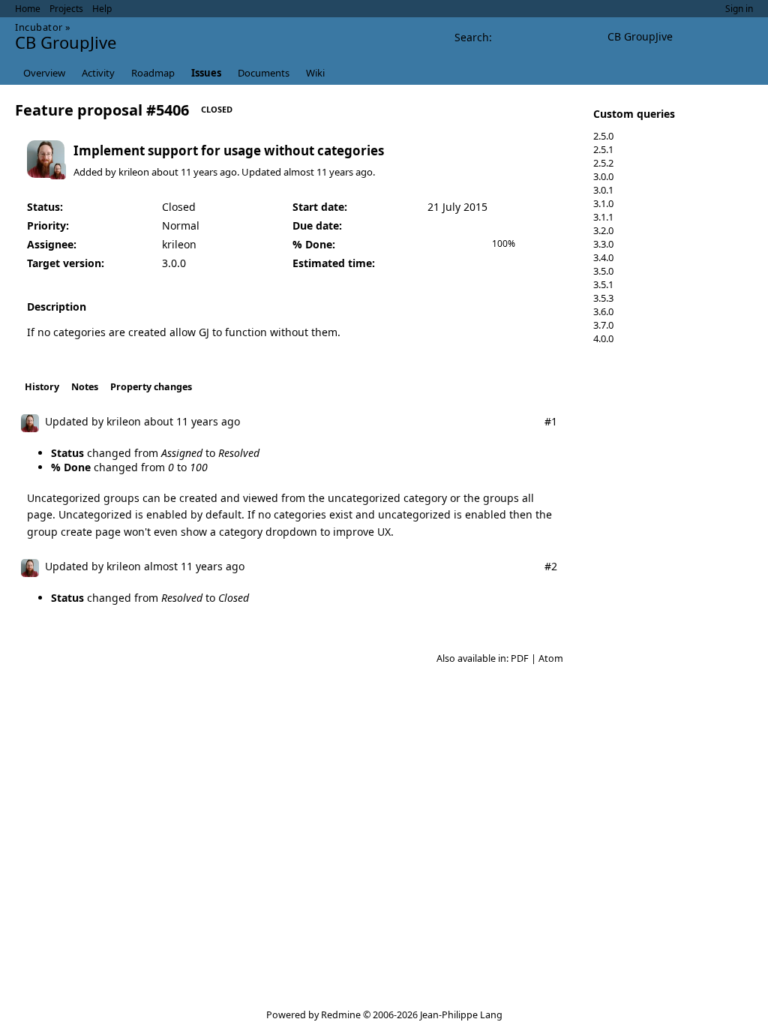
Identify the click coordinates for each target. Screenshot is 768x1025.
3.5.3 (603, 298)
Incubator (39, 27)
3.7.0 (603, 325)
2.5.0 (603, 136)
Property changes (151, 386)
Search (471, 37)
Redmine (341, 1014)
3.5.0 (603, 271)
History (42, 386)
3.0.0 (603, 176)
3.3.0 (603, 244)
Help (102, 8)
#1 (550, 421)
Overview (44, 73)
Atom (550, 658)
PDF (520, 658)
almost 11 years (318, 172)
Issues (206, 73)
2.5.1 (603, 149)
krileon (133, 172)
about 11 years (185, 172)
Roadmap (153, 73)
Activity (98, 73)
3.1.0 (603, 203)
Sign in (739, 8)
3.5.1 (603, 284)
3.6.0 (603, 311)
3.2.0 (603, 230)
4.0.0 (603, 338)
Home (27, 8)
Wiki (315, 73)
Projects (66, 8)
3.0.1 (603, 190)
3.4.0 (603, 257)
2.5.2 (603, 163)
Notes (84, 386)
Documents (264, 73)
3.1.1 (603, 217)
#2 (550, 566)
